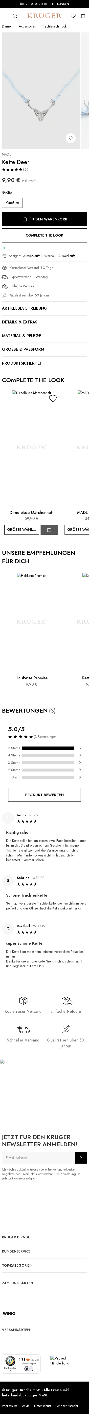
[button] (53, 398)
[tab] (44, 896)
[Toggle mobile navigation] (5, 16)
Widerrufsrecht (67, 1405)
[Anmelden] (81, 1158)
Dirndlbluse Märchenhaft (32, 512)
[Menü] (38, 1357)
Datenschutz (42, 1405)
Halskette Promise (31, 678)
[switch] (28, 1368)
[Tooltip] (60, 710)
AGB (25, 1405)
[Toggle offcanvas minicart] (83, 16)
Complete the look (44, 235)
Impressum (9, 1405)
